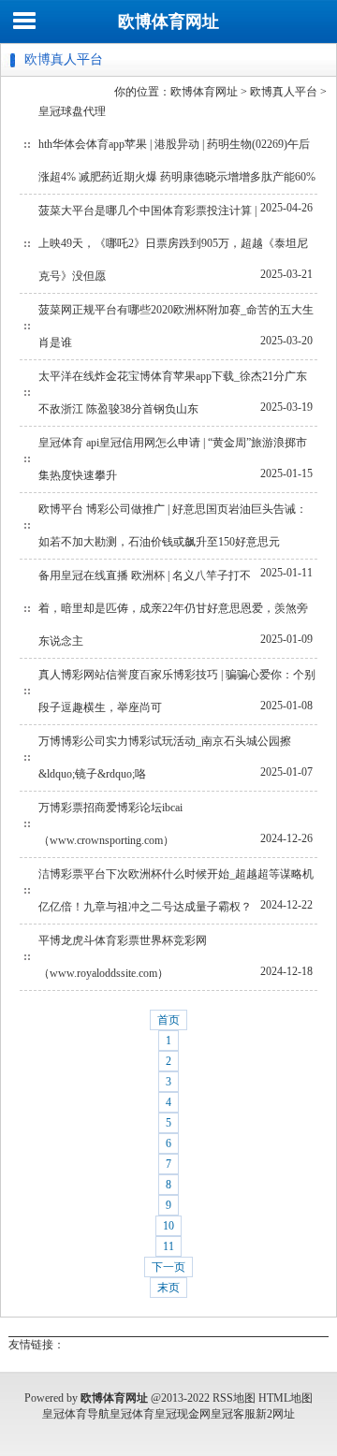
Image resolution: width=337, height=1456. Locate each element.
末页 (168, 1287)
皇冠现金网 (182, 1413)
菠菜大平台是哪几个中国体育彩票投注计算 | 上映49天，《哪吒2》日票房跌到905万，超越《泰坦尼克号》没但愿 (173, 243)
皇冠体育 (132, 1413)
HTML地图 (285, 1398)
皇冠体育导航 (76, 1413)
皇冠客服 (233, 1413)
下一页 (168, 1267)
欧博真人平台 (283, 91)
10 (168, 1225)
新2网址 (275, 1413)
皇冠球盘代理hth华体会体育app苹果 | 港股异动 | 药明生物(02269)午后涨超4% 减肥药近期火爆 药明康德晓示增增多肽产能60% (176, 144)
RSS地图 (234, 1398)
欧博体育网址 (168, 21)
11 (168, 1246)
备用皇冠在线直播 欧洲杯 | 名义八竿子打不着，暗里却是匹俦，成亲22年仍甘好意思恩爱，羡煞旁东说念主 (173, 608)
